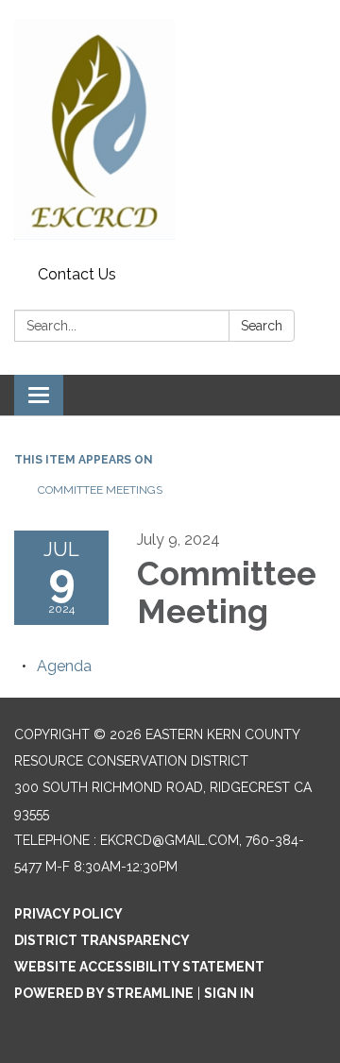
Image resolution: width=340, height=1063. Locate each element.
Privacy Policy (68, 913)
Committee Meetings (100, 490)
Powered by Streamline (104, 993)
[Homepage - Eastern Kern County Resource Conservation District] (170, 129)
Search (261, 325)
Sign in (229, 993)
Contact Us (77, 274)
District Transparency (102, 940)
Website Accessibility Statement (139, 966)
